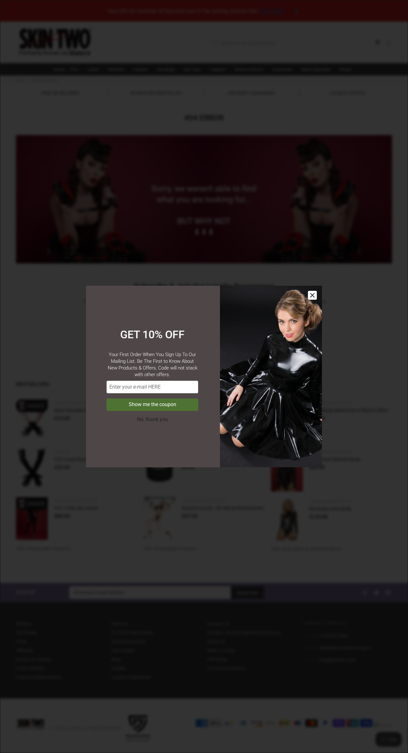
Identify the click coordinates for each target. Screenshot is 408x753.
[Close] (312, 295)
